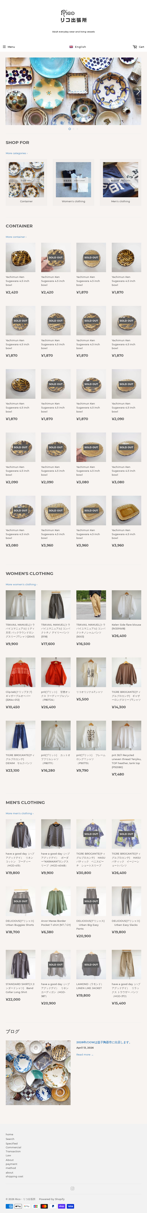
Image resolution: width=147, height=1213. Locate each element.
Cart (141, 46)
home (9, 1134)
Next (138, 91)
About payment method (11, 1163)
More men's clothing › (19, 813)
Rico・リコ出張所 (25, 1199)
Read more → (85, 1054)
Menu (11, 46)
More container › (16, 236)
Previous (8, 91)
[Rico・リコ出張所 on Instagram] (72, 1189)
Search (10, 1138)
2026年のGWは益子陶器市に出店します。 (104, 1042)
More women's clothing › (21, 584)
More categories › (17, 153)
